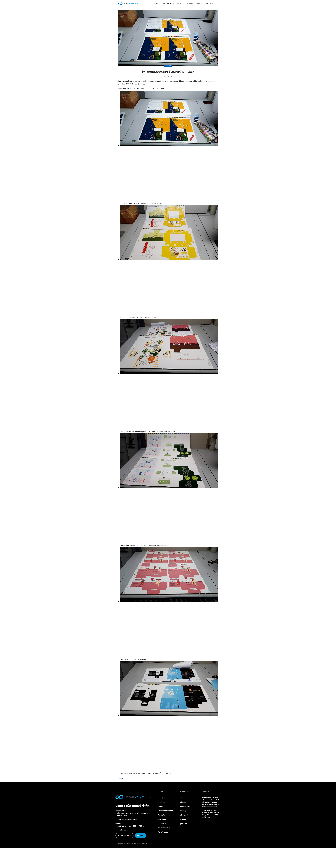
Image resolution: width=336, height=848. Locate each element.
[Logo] (128, 3)
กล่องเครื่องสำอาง (186, 806)
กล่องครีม (183, 802)
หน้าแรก (156, 3)
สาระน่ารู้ (198, 3)
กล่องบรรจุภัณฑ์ (185, 798)
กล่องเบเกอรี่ (184, 815)
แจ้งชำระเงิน (162, 819)
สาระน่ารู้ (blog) (163, 798)
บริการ (162, 3)
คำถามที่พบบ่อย (189, 3)
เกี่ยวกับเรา (170, 3)
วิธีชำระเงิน (161, 815)
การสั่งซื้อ (178, 3)
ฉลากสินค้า (183, 819)
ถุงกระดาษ (183, 823)
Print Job (168, 66)
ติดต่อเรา (205, 3)
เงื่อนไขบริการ (162, 823)
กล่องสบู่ (183, 811)
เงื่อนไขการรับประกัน (164, 828)
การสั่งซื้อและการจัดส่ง (165, 811)
